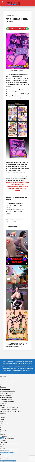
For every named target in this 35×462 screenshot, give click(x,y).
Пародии (8, 221)
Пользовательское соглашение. (9, 409)
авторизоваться (17, 346)
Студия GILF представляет (7, 391)
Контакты (2, 405)
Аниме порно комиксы (6, 399)
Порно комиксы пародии (7, 401)
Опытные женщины (5, 395)
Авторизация (3, 440)
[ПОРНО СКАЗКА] (17, 3)
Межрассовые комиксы (6, 382)
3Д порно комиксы (5, 389)
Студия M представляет (6, 393)
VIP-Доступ (3, 413)
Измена (2, 385)
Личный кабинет (4, 403)
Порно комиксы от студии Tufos (9, 380)
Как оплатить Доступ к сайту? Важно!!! (10, 411)
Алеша (17, 219)
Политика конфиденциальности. (9, 407)
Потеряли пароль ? (10, 438)
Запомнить (5, 436)
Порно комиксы (4, 378)
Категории (3, 376)
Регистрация (3, 430)
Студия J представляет (6, 397)
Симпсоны (3, 387)
